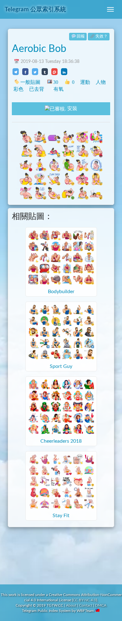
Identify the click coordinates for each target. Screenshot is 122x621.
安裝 (71, 108)
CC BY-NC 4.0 (84, 600)
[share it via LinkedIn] (64, 71)
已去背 (36, 89)
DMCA (100, 605)
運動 (85, 82)
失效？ (101, 36)
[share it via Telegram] (16, 71)
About (71, 605)
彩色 (18, 89)
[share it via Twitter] (35, 71)
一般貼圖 (30, 82)
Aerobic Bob (39, 49)
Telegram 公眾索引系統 (35, 10)
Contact (85, 605)
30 (55, 82)
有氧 (58, 89)
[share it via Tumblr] (45, 71)
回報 (81, 36)
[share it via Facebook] (25, 71)
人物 (101, 82)
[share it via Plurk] (54, 71)
